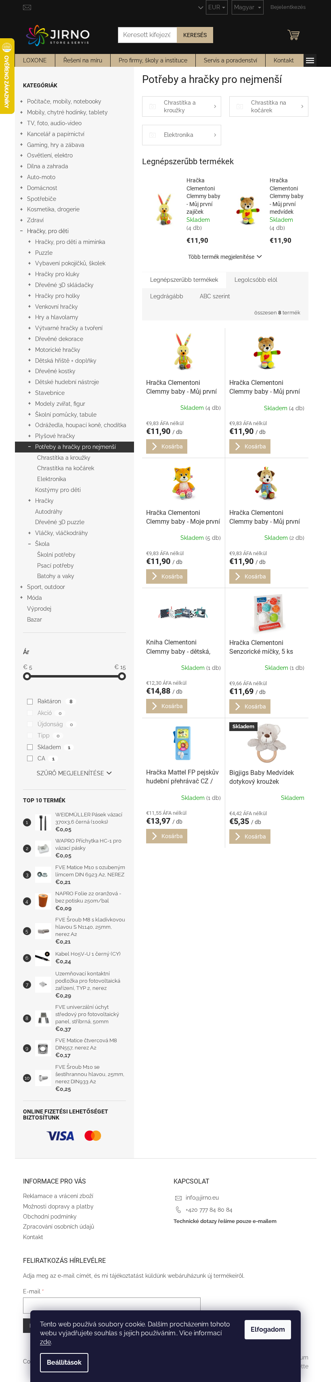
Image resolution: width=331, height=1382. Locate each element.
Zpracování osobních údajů (58, 1226)
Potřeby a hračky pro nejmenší (75, 447)
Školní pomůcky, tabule (65, 414)
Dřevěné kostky (55, 371)
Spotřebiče (41, 199)
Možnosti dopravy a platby (58, 1206)
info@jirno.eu (202, 1197)
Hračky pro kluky (57, 274)
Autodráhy (49, 511)
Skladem (54, 747)
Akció (49, 713)
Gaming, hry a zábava (55, 145)
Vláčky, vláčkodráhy (61, 533)
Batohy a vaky (55, 576)
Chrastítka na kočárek (65, 468)
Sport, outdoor (46, 587)
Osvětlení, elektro (50, 155)
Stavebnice (50, 393)
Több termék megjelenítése (221, 257)
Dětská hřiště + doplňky (65, 360)
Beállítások (64, 1362)
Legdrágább (166, 296)
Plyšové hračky (55, 436)
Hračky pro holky (57, 296)
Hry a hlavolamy (56, 317)
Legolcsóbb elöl (256, 280)
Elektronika (51, 479)
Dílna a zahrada (47, 166)
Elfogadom (268, 1329)
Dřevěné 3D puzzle (59, 522)
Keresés (195, 35)
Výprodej (39, 608)
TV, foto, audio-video (54, 123)
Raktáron (55, 701)
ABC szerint (215, 296)
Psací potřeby (55, 565)
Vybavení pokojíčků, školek (70, 263)
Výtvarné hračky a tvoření (69, 328)
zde (45, 1342)
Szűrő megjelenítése (70, 773)
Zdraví (35, 220)
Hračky (44, 501)
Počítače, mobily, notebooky (64, 101)
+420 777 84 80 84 (209, 1209)
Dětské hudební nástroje (67, 382)
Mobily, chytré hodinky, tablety (67, 112)
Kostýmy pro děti (58, 490)
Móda (34, 598)
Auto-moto (41, 177)
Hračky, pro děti (48, 231)
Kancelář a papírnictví (55, 134)
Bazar (34, 619)
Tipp (48, 735)
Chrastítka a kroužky (63, 457)
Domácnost (42, 188)
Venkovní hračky (56, 307)
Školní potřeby (56, 555)
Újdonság (55, 724)
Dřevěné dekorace (59, 339)
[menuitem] (35, 60)
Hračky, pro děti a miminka (70, 242)
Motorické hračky (57, 350)
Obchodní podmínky (50, 1216)
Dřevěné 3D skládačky (64, 285)
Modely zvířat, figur (60, 404)
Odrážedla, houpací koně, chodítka (80, 425)
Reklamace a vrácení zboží (58, 1196)
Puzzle (43, 253)
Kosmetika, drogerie (53, 209)
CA (46, 758)
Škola (42, 544)
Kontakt (33, 1237)
